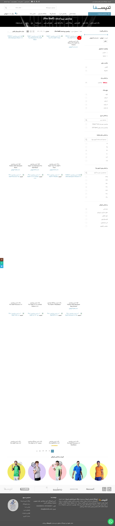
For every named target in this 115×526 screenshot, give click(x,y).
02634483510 (40, 506)
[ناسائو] (90, 489)
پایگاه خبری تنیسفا (25, 501)
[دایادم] (41, 489)
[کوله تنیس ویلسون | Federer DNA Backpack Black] (15, 98)
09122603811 (48, 506)
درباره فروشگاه (26, 504)
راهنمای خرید (26, 510)
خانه (81, 31)
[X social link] (37, 1)
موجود (104, 56)
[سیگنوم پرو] (74, 489)
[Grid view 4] (28, 31)
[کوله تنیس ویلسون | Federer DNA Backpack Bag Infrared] (73, 237)
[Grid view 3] (30, 31)
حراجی (104, 53)
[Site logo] (102, 8)
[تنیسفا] (8, 489)
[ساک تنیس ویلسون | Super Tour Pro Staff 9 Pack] (54, 98)
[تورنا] (24, 489)
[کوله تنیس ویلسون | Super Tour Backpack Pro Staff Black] (35, 98)
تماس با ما (27, 507)
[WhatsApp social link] (34, 1)
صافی (105, 41)
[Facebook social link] (39, 1)
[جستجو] (6, 8)
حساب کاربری (26, 516)
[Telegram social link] (32, 1)
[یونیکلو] (107, 489)
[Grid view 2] (33, 31)
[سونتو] (57, 489)
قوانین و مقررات (26, 513)
